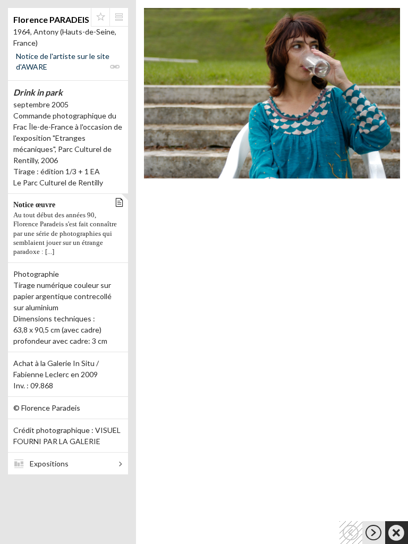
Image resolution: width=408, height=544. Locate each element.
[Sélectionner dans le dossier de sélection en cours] (100, 17)
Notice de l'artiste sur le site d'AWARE (62, 61)
